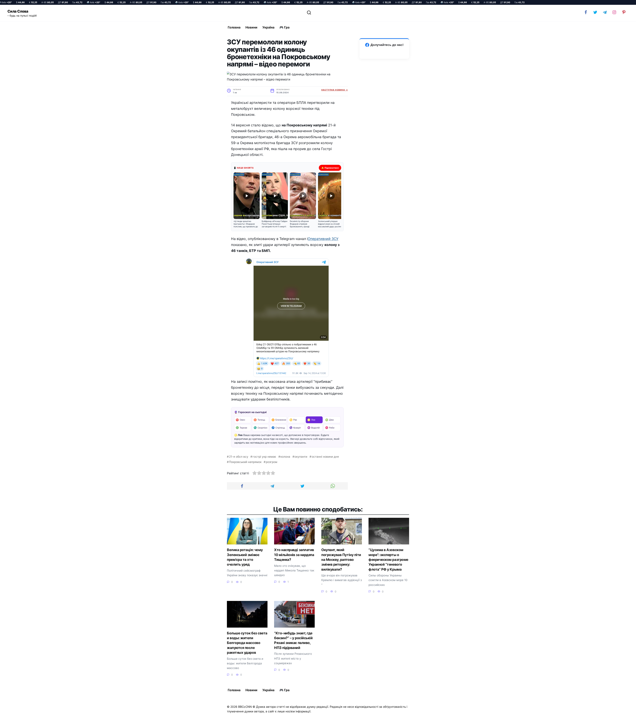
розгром (271, 462)
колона (285, 456)
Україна (268, 27)
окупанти (300, 456)
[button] (247, 200)
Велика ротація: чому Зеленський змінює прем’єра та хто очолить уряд (245, 557)
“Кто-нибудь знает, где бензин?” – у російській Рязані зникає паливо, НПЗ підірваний (293, 640)
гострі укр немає (264, 456)
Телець (259, 419)
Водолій (313, 427)
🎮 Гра (284, 27)
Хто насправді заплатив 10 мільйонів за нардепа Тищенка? (294, 555)
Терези (241, 427)
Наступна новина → (334, 90)
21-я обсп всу (238, 456)
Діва (329, 419)
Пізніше (624, 716)
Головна (234, 27)
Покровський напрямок (245, 462)
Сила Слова (17, 11)
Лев (311, 419)
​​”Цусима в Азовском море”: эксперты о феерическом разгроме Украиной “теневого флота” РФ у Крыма (388, 559)
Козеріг (295, 427)
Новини (251, 27)
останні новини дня (325, 456)
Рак (293, 419)
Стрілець (278, 427)
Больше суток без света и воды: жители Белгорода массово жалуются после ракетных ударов (247, 643)
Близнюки (278, 419)
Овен (240, 419)
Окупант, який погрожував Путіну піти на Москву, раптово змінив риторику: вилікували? (341, 559)
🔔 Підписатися (330, 167)
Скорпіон (260, 427)
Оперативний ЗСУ (323, 239)
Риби (329, 427)
